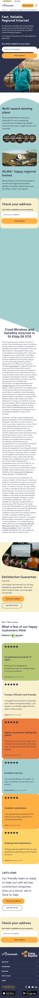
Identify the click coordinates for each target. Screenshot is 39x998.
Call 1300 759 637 (12, 605)
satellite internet (8, 386)
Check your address (9, 528)
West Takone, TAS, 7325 (10, 526)
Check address (28, 5)
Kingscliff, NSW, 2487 (27, 523)
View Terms (6, 581)
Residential (7, 1)
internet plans (13, 366)
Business (17, 1)
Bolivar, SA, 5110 (20, 472)
